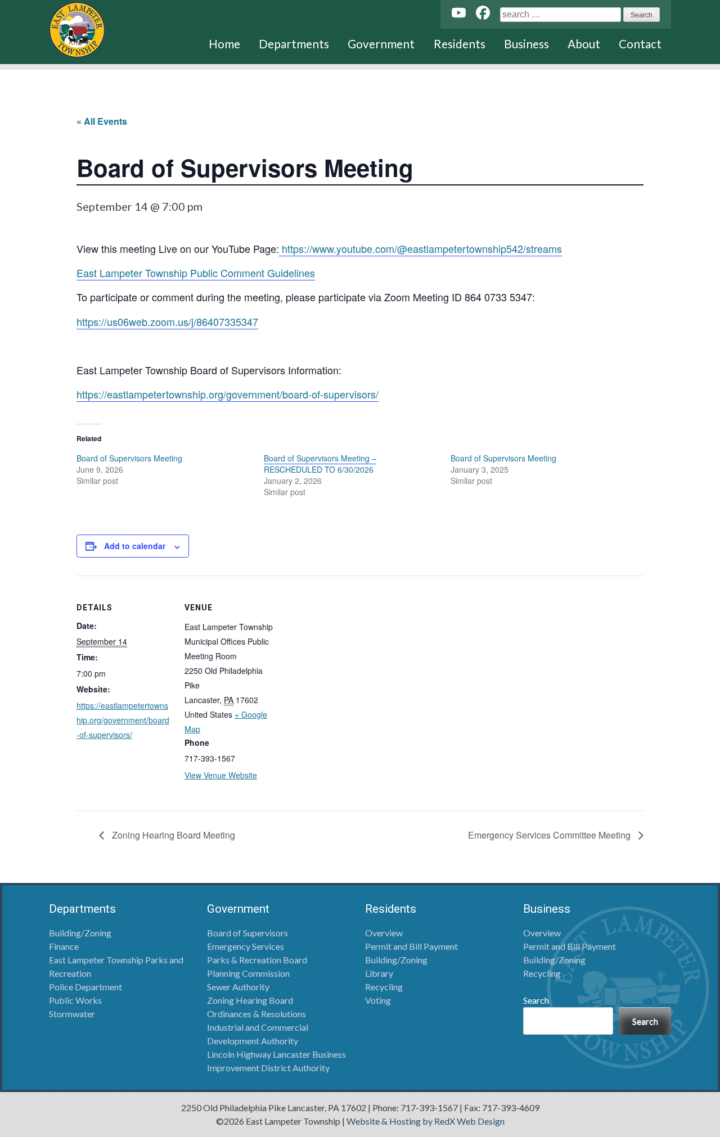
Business (526, 44)
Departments (294, 44)
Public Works (75, 1000)
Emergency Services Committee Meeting (550, 834)
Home (224, 44)
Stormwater (72, 1013)
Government (381, 44)
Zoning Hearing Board (250, 1000)
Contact (640, 44)
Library (379, 973)
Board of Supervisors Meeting (129, 458)
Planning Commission (248, 973)
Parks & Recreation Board (257, 959)
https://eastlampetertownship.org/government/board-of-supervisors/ (227, 394)
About (584, 44)
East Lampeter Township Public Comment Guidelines (195, 272)
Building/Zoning (80, 932)
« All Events (101, 121)
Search (536, 1000)
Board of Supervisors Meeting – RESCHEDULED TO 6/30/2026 (320, 463)
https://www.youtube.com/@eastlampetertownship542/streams (420, 248)
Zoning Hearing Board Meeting (172, 834)
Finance (64, 946)
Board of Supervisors (247, 932)
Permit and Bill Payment (411, 946)
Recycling (384, 986)
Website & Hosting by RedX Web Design (425, 1121)
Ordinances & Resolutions (256, 1013)
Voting (378, 1000)
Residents (459, 44)
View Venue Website (220, 775)
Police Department (85, 986)
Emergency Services (245, 946)
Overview (384, 932)
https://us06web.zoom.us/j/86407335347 (167, 321)
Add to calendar (134, 545)
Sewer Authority (238, 986)
